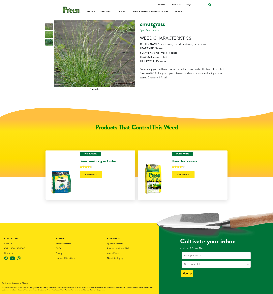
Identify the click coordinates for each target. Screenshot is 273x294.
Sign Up (187, 273)
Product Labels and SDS (118, 248)
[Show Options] (248, 264)
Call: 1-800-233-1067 (14, 248)
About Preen (113, 253)
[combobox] (215, 264)
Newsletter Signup (115, 258)
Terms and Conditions (65, 258)
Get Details (91, 174)
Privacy (59, 253)
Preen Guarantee (63, 243)
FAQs (58, 248)
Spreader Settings (115, 243)
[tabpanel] (94, 55)
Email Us (8, 243)
